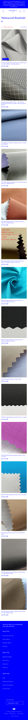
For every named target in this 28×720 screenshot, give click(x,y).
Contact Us (5, 664)
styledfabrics (13, 711)
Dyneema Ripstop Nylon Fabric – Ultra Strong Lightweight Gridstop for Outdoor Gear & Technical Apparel (13, 103)
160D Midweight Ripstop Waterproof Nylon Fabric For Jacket (13, 456)
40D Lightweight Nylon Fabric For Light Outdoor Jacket (13, 533)
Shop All (5, 646)
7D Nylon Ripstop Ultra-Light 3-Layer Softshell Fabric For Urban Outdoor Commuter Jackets (14, 63)
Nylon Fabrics (6, 639)
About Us (5, 667)
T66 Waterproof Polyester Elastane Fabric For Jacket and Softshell (13, 143)
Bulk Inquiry (6, 660)
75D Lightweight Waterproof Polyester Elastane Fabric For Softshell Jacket (12, 222)
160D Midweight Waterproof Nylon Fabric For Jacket (14, 417)
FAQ (4, 678)
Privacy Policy (6, 689)
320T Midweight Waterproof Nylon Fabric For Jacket (14, 494)
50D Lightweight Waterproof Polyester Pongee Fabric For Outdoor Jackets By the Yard (12, 261)
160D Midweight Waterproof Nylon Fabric (11, 379)
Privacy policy (20, 713)
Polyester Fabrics (7, 643)
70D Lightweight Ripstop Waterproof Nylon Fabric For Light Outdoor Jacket (13, 572)
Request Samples (7, 657)
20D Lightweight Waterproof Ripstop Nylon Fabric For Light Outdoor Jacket (13, 612)
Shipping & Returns (8, 681)
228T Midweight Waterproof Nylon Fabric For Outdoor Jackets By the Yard (12, 301)
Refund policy (13, 713)
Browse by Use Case (8, 636)
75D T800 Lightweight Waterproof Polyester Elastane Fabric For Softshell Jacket (14, 183)
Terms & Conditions (8, 685)
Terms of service (14, 716)
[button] (3, 11)
